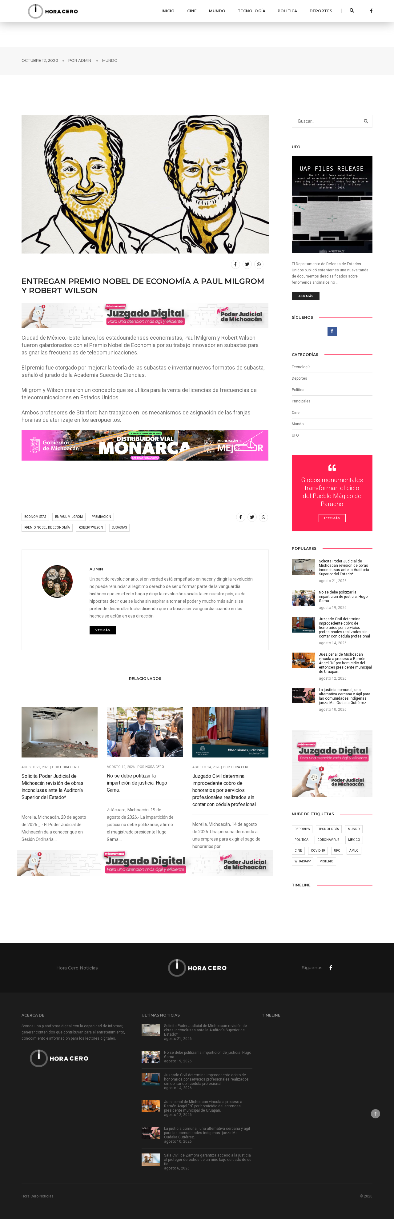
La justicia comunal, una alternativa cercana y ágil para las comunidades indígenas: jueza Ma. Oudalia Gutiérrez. (207, 1132)
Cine (192, 11)
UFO (295, 435)
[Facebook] (369, 10)
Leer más (306, 296)
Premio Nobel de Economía (47, 527)
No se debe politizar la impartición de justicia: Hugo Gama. (137, 783)
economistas (35, 516)
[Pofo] (53, 11)
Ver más (102, 630)
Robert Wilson (91, 527)
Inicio (168, 11)
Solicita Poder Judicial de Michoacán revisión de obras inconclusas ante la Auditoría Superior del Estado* (52, 786)
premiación (101, 516)
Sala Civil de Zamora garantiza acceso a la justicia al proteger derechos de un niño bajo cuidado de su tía (207, 1159)
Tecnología (251, 11)
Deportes (321, 11)
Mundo (217, 11)
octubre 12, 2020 (40, 60)
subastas (119, 527)
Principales (301, 401)
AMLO (354, 850)
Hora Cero (69, 767)
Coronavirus (328, 839)
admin (84, 60)
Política (287, 11)
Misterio (326, 861)
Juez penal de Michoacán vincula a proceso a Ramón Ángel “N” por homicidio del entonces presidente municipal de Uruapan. (203, 1106)
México (354, 839)
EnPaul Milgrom (69, 516)
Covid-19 (318, 850)
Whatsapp (303, 861)
